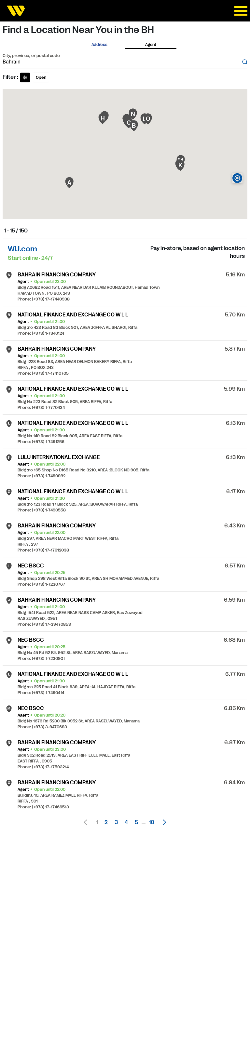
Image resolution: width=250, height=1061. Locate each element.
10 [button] (151, 822)
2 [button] (106, 822)
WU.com (22, 249)
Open (41, 77)
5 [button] (136, 822)
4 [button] (126, 822)
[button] (162, 822)
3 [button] (116, 822)
